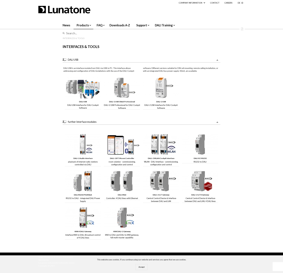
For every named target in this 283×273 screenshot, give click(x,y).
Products (82, 25)
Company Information (190, 3)
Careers (228, 3)
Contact (214, 3)
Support (141, 25)
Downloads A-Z (120, 25)
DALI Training (164, 25)
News (66, 25)
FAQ (99, 25)
